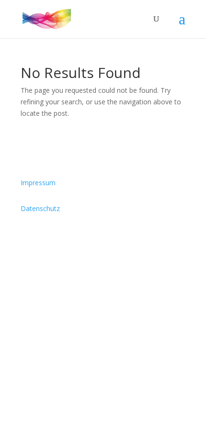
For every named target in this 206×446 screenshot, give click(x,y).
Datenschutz (40, 208)
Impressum (38, 182)
